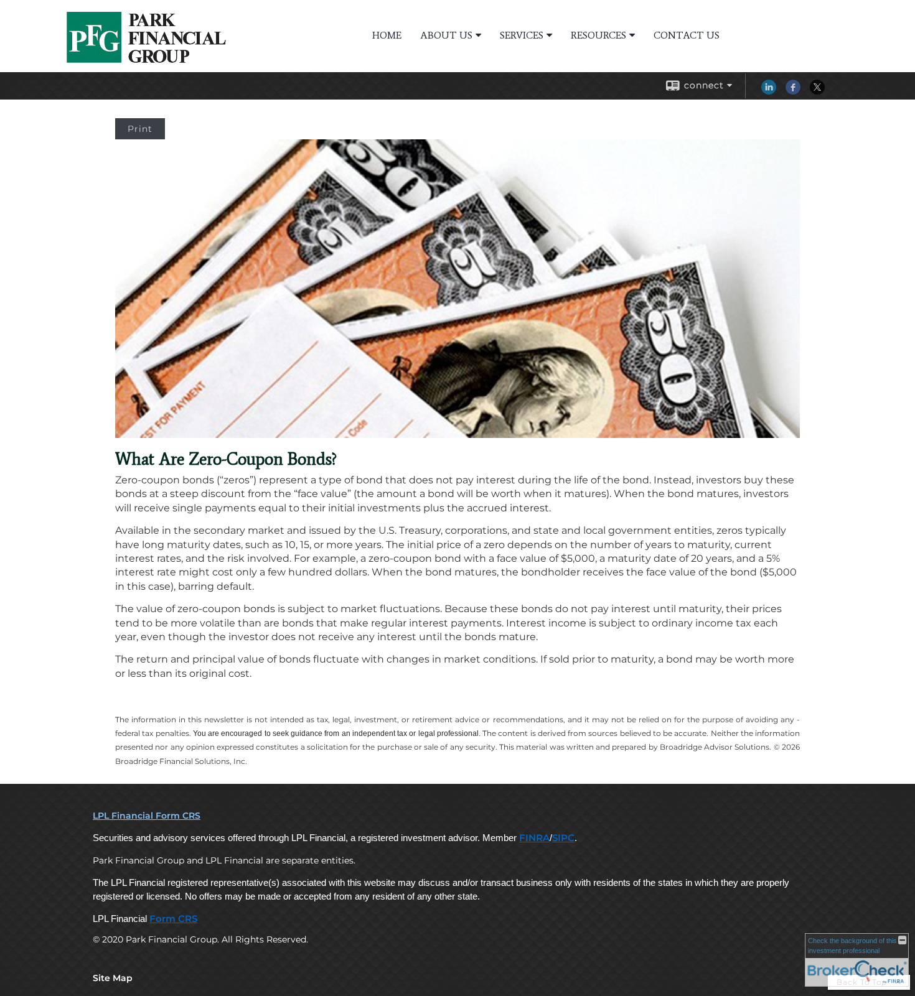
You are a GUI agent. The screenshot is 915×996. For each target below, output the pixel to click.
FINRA (534, 838)
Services (521, 35)
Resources (598, 35)
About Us (446, 35)
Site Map (113, 978)
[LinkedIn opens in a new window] (768, 91)
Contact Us (687, 35)
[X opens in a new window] (817, 91)
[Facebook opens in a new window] (793, 91)
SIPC (563, 838)
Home (386, 35)
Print (140, 128)
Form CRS (173, 918)
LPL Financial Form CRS (146, 815)
